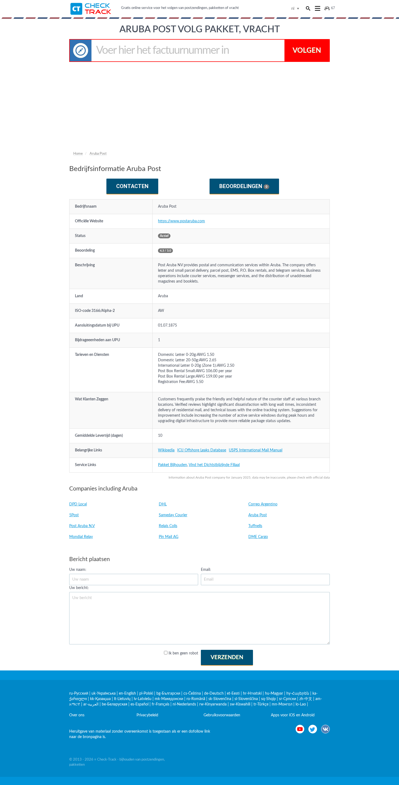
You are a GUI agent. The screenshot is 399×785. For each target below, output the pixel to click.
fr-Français (160, 704)
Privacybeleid (147, 715)
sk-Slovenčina (219, 699)
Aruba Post (257, 515)
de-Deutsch (214, 693)
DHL (163, 504)
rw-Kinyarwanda (213, 704)
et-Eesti (233, 693)
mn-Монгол (282, 704)
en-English (127, 693)
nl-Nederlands (184, 704)
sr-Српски (287, 699)
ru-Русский (78, 693)
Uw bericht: (79, 588)
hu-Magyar (274, 693)
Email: (206, 570)
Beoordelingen (243, 186)
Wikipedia (166, 450)
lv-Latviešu (142, 699)
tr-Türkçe (261, 704)
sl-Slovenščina (246, 699)
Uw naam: (77, 570)
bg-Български (168, 693)
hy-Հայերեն (297, 693)
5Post (74, 515)
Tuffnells (255, 526)
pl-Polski (146, 693)
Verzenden (227, 657)
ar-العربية (91, 704)
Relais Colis (168, 526)
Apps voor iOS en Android (293, 715)
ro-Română (195, 699)
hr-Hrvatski (252, 693)
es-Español (139, 704)
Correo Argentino (262, 504)
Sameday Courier (173, 515)
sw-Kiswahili (240, 704)
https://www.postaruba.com (181, 221)
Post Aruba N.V (82, 526)
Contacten (132, 186)
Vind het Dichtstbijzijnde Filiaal (214, 465)
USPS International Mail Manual (255, 450)
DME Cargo (258, 537)
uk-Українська (103, 693)
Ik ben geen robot (183, 653)
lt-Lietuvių (122, 699)
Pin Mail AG (168, 537)
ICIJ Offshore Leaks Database (201, 450)
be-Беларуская (114, 704)
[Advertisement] (199, 103)
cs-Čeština (192, 693)
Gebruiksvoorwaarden (222, 715)
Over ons (76, 715)
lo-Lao (301, 704)
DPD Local (78, 504)
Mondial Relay (81, 537)
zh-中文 (305, 699)
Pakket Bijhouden (172, 465)
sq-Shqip (268, 699)
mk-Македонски (169, 699)
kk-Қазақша (100, 699)
